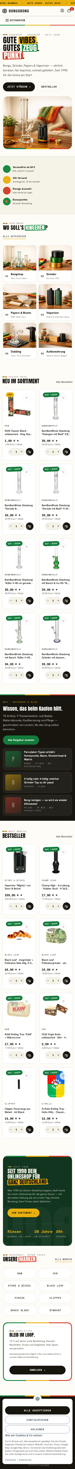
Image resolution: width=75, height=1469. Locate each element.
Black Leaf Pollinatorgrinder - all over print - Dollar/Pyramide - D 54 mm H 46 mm (55, 961)
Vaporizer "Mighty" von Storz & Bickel (18, 887)
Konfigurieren (37, 1420)
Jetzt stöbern (19, 86)
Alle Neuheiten (64, 381)
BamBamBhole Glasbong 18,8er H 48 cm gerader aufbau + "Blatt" (19, 581)
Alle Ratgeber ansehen (21, 740)
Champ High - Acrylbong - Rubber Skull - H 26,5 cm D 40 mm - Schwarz (56, 887)
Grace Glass (20, 1310)
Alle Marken (63, 1259)
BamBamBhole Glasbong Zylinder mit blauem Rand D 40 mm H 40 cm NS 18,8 (56, 656)
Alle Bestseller (64, 836)
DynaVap (55, 1310)
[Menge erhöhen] (21, 451)
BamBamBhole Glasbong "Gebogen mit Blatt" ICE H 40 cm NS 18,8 (56, 432)
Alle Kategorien (14, 236)
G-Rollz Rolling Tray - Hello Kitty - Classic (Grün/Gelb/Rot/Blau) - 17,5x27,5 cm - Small (55, 1110)
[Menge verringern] (11, 451)
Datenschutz (25, 1460)
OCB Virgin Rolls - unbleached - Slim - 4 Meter (54, 1036)
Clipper (55, 1298)
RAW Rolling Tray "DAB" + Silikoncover (18, 1036)
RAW (19, 1273)
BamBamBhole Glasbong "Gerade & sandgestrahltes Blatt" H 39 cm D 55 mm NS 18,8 (19, 507)
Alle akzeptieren (37, 1410)
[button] (62, 11)
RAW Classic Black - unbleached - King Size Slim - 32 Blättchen (17, 432)
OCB (55, 1273)
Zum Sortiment (23, 1213)
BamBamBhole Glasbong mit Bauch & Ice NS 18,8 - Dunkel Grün (56, 581)
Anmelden (37, 1370)
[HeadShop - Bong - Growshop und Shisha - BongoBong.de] (15, 11)
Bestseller (49, 86)
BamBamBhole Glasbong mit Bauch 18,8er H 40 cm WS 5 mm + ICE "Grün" (19, 656)
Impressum (10, 1460)
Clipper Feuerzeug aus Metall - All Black (17, 1110)
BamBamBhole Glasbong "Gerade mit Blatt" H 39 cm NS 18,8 (56, 507)
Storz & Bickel (19, 1285)
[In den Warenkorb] (29, 452)
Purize (20, 1298)
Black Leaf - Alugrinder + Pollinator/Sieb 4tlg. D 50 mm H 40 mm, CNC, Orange (19, 961)
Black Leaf (55, 1285)
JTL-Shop (44, 1464)
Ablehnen (37, 1429)
